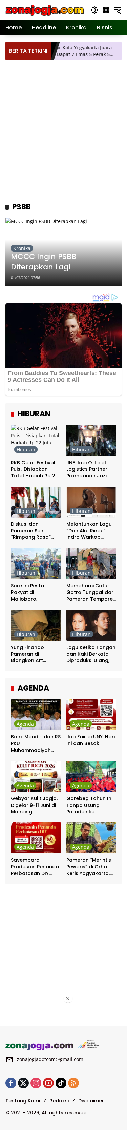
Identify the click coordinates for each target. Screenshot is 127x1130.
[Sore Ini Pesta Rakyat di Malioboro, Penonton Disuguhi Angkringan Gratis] (36, 563)
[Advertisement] (63, 130)
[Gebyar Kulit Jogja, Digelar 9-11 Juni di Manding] (36, 776)
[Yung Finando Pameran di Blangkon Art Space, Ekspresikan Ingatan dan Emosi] (36, 625)
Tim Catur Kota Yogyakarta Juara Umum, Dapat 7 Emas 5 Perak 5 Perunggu (63, 50)
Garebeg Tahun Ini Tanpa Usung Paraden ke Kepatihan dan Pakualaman (89, 805)
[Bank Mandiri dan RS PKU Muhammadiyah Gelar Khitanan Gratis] (36, 715)
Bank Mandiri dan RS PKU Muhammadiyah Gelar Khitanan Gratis (36, 744)
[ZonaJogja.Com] (44, 9)
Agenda (25, 723)
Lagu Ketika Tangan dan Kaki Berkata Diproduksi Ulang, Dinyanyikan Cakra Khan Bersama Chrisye (90, 654)
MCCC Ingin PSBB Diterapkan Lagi (43, 262)
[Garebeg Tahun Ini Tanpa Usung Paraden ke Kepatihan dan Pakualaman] (91, 776)
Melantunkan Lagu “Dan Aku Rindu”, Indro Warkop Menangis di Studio (89, 531)
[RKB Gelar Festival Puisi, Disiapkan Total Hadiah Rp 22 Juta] (36, 440)
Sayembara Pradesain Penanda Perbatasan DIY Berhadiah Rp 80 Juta (35, 867)
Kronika (21, 248)
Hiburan (26, 449)
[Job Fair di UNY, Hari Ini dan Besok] (91, 715)
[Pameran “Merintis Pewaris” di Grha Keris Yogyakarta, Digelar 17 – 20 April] (91, 838)
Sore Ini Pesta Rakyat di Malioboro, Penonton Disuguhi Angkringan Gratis (34, 593)
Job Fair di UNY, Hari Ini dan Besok (90, 740)
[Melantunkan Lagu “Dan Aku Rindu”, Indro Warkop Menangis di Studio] (91, 502)
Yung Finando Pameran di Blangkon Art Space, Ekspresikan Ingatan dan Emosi (34, 654)
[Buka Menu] (106, 10)
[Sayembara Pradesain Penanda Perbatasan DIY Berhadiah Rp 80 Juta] (36, 838)
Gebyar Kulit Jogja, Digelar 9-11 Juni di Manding (34, 805)
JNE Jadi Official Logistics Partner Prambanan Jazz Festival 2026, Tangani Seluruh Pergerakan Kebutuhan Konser (89, 469)
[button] (94, 10)
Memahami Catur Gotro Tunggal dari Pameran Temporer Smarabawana (90, 593)
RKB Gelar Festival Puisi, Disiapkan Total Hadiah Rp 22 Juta (34, 469)
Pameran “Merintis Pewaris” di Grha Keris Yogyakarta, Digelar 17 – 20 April (90, 867)
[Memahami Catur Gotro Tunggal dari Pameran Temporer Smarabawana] (91, 563)
